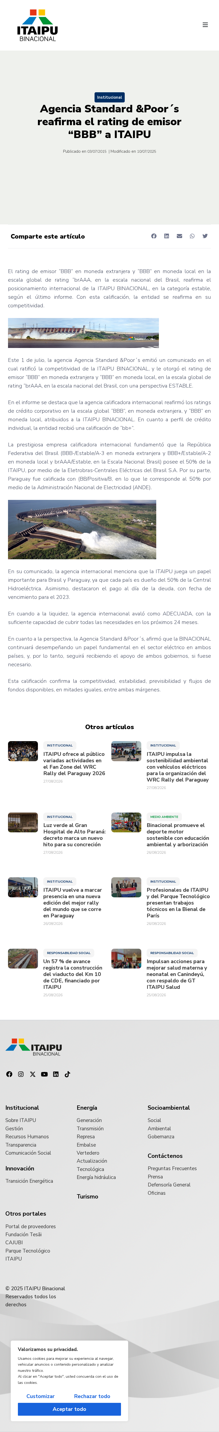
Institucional (109, 97)
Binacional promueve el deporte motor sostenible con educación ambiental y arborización (178, 835)
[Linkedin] (56, 1074)
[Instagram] (21, 1074)
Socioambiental (169, 1108)
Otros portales (25, 1214)
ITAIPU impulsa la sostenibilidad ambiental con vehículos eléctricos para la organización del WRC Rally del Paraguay (178, 767)
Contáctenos (165, 1156)
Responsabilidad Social (69, 953)
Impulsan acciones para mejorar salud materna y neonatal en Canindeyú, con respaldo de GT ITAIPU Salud (177, 974)
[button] (205, 25)
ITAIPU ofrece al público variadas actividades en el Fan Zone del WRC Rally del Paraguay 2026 (74, 764)
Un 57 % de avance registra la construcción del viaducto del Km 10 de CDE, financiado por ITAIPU (72, 974)
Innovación (19, 1169)
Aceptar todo (69, 1409)
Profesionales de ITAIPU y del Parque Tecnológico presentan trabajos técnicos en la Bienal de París (178, 903)
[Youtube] (44, 1074)
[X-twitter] (32, 1074)
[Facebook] (9, 1074)
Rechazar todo (92, 1396)
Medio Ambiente (164, 817)
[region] (69, 1381)
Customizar (40, 1396)
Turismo (87, 1197)
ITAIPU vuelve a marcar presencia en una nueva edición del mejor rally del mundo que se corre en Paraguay (72, 903)
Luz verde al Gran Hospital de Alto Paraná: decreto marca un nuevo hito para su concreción (74, 835)
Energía (87, 1108)
